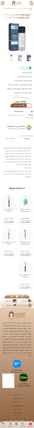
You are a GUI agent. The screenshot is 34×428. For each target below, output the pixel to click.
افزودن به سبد (17, 105)
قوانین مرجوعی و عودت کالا (17, 405)
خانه (31, 8)
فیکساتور (10, 115)
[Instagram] (22, 296)
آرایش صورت (20, 115)
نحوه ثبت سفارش (17, 409)
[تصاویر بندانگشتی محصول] (17, 34)
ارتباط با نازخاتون (17, 398)
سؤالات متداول (17, 413)
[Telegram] (17, 296)
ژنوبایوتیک (27, 118)
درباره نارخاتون (17, 395)
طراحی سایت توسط (17, 420)
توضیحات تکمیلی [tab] (10, 138)
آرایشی (14, 115)
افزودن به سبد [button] (24, 222)
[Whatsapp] (12, 296)
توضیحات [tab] (26, 139)
